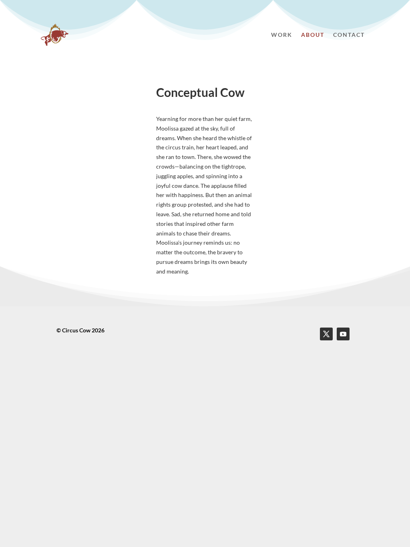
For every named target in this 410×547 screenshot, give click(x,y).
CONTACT (349, 34)
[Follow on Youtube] (343, 334)
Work (281, 34)
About (312, 34)
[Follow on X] (326, 334)
